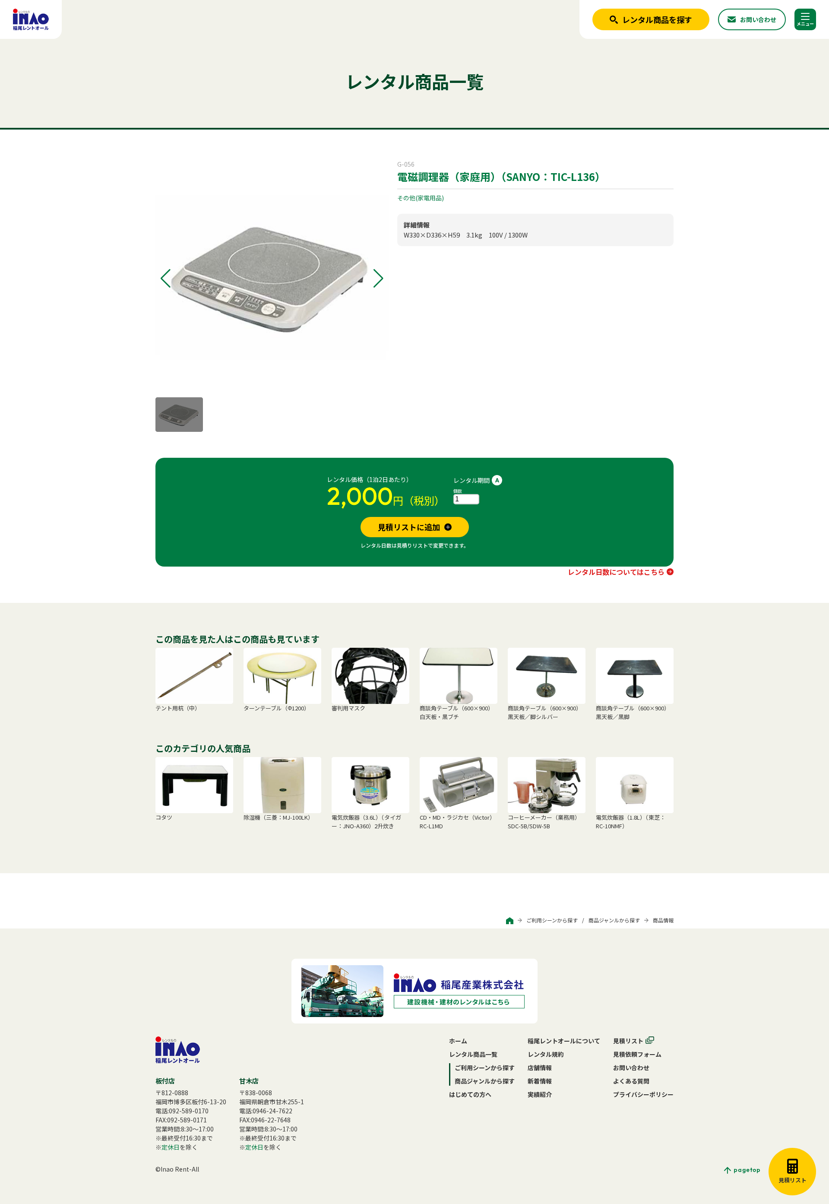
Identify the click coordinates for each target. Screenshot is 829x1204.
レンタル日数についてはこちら (616, 572)
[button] (165, 278)
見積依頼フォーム (637, 1054)
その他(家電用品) (420, 197)
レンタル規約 (546, 1054)
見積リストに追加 (409, 526)
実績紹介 (540, 1094)
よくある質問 (631, 1081)
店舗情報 (540, 1067)
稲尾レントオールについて (564, 1040)
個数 (457, 491)
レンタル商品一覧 (473, 1054)
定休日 (170, 1147)
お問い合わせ (631, 1067)
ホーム (458, 1040)
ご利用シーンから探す (552, 920)
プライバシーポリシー (643, 1094)
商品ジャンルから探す (614, 920)
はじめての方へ (470, 1094)
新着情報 (540, 1081)
